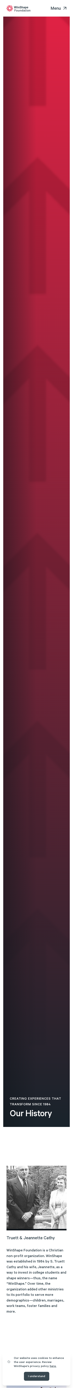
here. (53, 1366)
